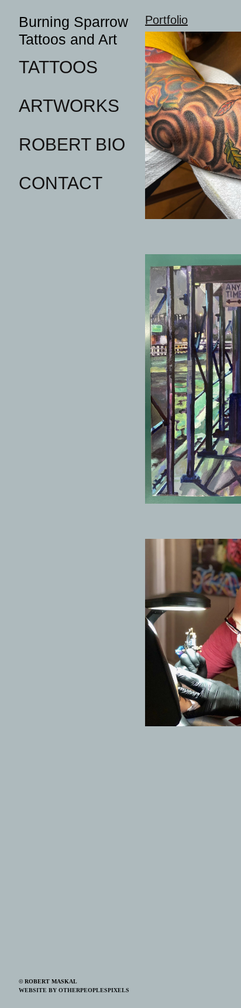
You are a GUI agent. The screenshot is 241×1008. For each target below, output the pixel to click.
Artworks (65, 105)
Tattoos (56, 67)
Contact (57, 183)
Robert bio (69, 144)
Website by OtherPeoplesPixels (74, 990)
